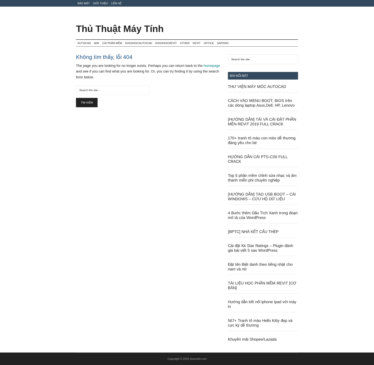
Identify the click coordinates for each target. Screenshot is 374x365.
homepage (212, 66)
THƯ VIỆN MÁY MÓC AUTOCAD (257, 86)
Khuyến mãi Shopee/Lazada (252, 339)
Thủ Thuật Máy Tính (120, 29)
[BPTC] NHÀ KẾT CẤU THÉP (253, 231)
